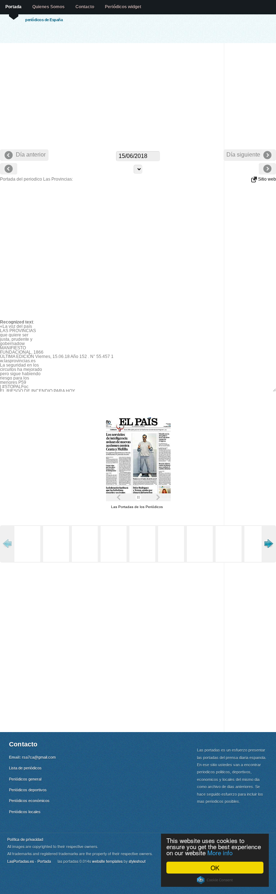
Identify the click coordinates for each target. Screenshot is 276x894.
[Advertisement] (138, 97)
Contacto (84, 6)
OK (215, 867)
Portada (13, 6)
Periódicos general (25, 779)
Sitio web (266, 179)
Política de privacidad (25, 839)
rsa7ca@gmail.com (39, 757)
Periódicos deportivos (28, 790)
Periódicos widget (123, 6)
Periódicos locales (25, 812)
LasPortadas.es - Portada (29, 861)
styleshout (137, 861)
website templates (107, 861)
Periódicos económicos (29, 800)
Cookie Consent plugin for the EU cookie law (215, 880)
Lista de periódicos (25, 768)
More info (220, 852)
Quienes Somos (48, 6)
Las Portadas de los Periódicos (137, 507)
